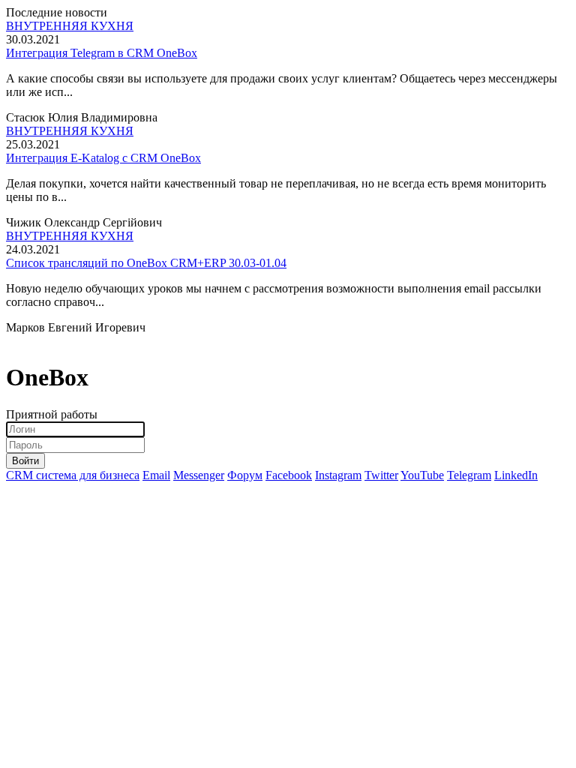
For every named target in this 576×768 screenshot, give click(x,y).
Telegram (469, 475)
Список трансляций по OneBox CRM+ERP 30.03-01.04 (146, 262)
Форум (244, 475)
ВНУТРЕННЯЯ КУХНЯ (70, 26)
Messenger (198, 475)
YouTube (422, 475)
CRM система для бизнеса (73, 475)
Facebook (289, 475)
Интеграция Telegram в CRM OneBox (101, 52)
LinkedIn (516, 475)
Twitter (381, 475)
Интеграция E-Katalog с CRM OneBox (103, 158)
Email (156, 475)
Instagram (338, 475)
